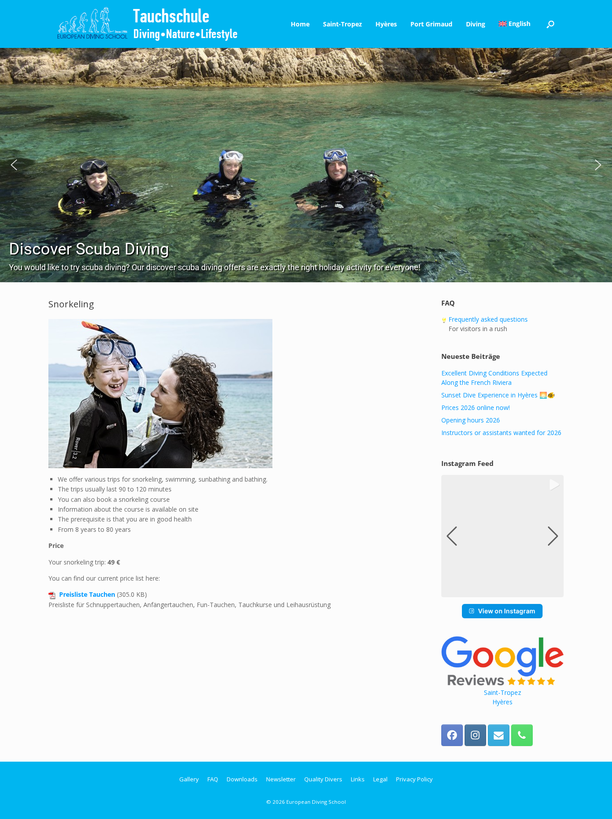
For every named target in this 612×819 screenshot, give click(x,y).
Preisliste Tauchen (87, 594)
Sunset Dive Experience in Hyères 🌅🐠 (498, 395)
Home (300, 24)
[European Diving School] (147, 23)
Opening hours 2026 (470, 420)
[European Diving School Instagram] (475, 735)
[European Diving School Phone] (522, 735)
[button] (550, 24)
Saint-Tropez (342, 24)
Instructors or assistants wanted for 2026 (501, 432)
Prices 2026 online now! (475, 407)
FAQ (212, 779)
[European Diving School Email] (498, 735)
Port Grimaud (431, 24)
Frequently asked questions (487, 319)
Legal (380, 779)
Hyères (386, 24)
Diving (475, 24)
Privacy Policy (414, 779)
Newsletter (281, 779)
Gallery (189, 779)
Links (358, 779)
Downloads (242, 779)
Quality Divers (323, 779)
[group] (502, 536)
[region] (306, 165)
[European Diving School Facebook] (452, 735)
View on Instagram (506, 611)
